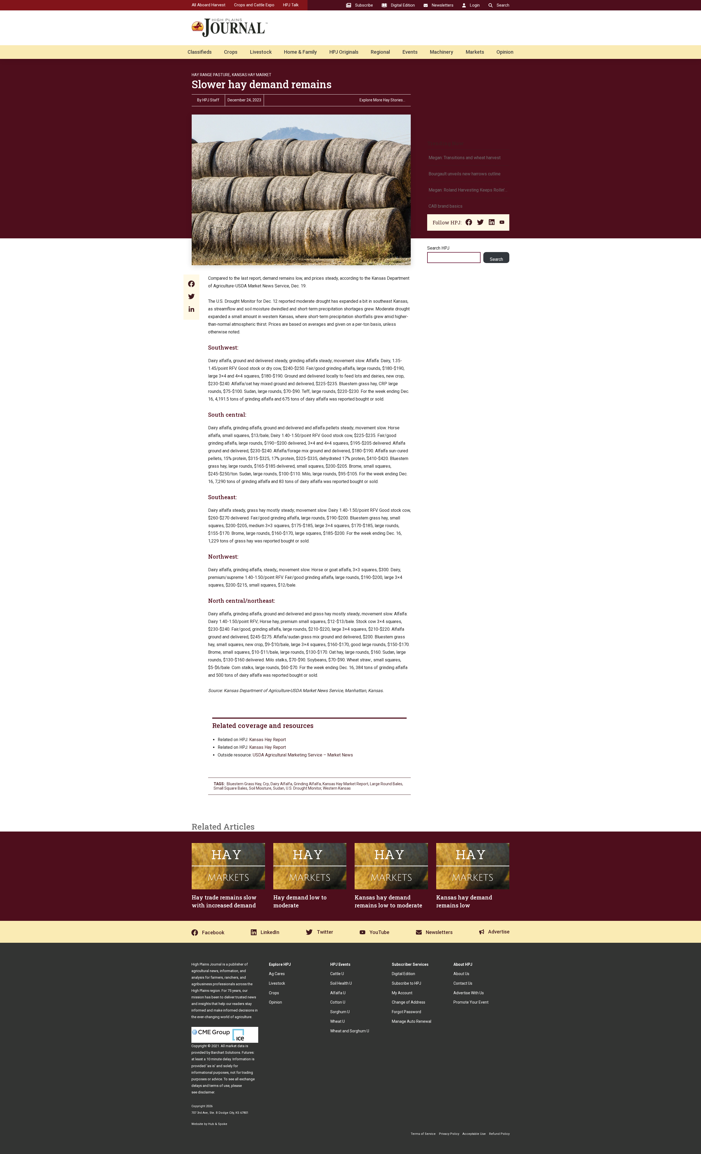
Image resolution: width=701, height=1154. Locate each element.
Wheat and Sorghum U (349, 1031)
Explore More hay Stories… (382, 100)
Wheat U (337, 1021)
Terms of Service (423, 1134)
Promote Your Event (471, 1002)
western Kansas (337, 788)
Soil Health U (341, 983)
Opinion (504, 52)
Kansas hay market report (345, 784)
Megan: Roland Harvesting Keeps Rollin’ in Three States (468, 190)
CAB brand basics (445, 206)
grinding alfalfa (307, 784)
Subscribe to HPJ (406, 983)
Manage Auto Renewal (411, 1021)
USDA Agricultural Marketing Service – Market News (303, 755)
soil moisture (260, 788)
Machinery (441, 52)
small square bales (230, 788)
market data (235, 1046)
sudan (278, 788)
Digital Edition (403, 974)
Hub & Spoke (217, 1124)
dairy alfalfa (281, 784)
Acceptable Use (474, 1134)
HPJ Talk (290, 4)
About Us (461, 974)
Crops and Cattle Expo (254, 4)
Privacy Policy (449, 1134)
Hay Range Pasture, (211, 75)
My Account (402, 993)
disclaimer (206, 1092)
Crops (230, 52)
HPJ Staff (210, 100)
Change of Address (408, 1002)
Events (410, 52)
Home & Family (300, 52)
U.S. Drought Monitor (303, 788)
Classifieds (200, 52)
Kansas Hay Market (251, 75)
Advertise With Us (468, 993)
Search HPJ (438, 248)
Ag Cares (277, 974)
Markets (475, 52)
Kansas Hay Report (267, 739)
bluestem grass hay (244, 784)
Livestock (261, 52)
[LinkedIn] (191, 310)
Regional (380, 52)
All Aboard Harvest (208, 4)
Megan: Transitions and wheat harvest (465, 157)
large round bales (386, 784)
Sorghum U (340, 1012)
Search (496, 259)
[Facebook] (191, 284)
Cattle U (337, 974)
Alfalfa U (338, 993)
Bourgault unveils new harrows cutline (465, 173)
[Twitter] (191, 297)
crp (266, 784)
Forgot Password (406, 1012)
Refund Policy (499, 1134)
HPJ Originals (343, 52)
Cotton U (337, 1002)
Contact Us (462, 983)
